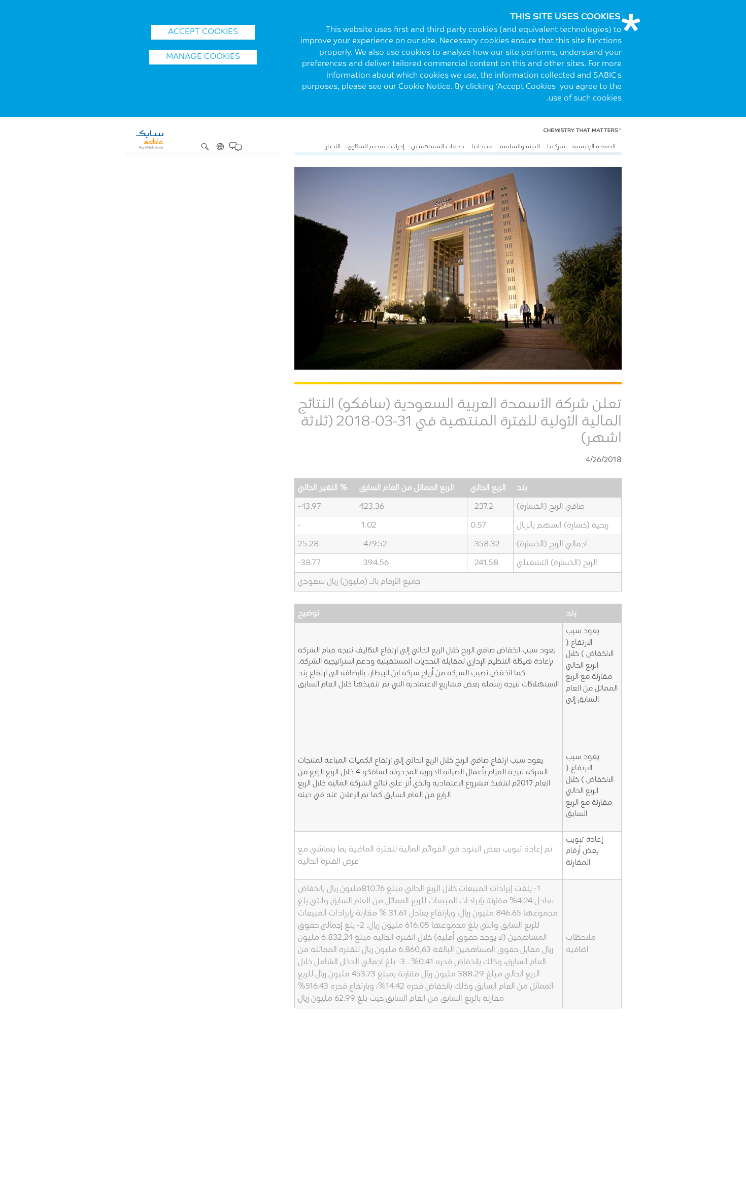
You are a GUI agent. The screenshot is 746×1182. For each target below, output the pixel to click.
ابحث (205, 147)
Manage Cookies (203, 57)
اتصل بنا (235, 147)
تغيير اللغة (220, 147)
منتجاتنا (482, 147)
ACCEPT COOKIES (203, 32)
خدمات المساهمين (437, 147)
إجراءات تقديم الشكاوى (376, 147)
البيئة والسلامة (520, 147)
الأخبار (333, 147)
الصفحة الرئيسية (594, 147)
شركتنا (556, 147)
